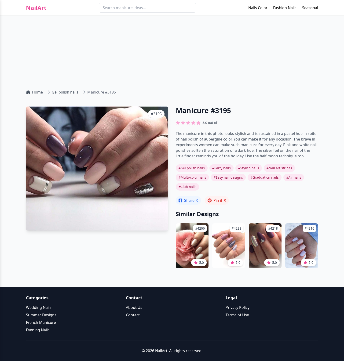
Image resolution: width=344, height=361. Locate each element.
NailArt (36, 7)
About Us (134, 307)
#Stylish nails (248, 168)
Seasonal (310, 7)
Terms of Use (237, 315)
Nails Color (257, 7)
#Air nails (293, 177)
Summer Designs (41, 315)
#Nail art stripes (279, 168)
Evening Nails (38, 329)
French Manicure (41, 322)
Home (37, 92)
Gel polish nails (65, 92)
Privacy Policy (237, 307)
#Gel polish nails (192, 168)
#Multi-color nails (192, 177)
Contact (133, 315)
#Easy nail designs (228, 177)
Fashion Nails (284, 7)
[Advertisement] (172, 50)
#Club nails (187, 186)
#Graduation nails (264, 177)
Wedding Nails (38, 307)
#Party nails (221, 168)
